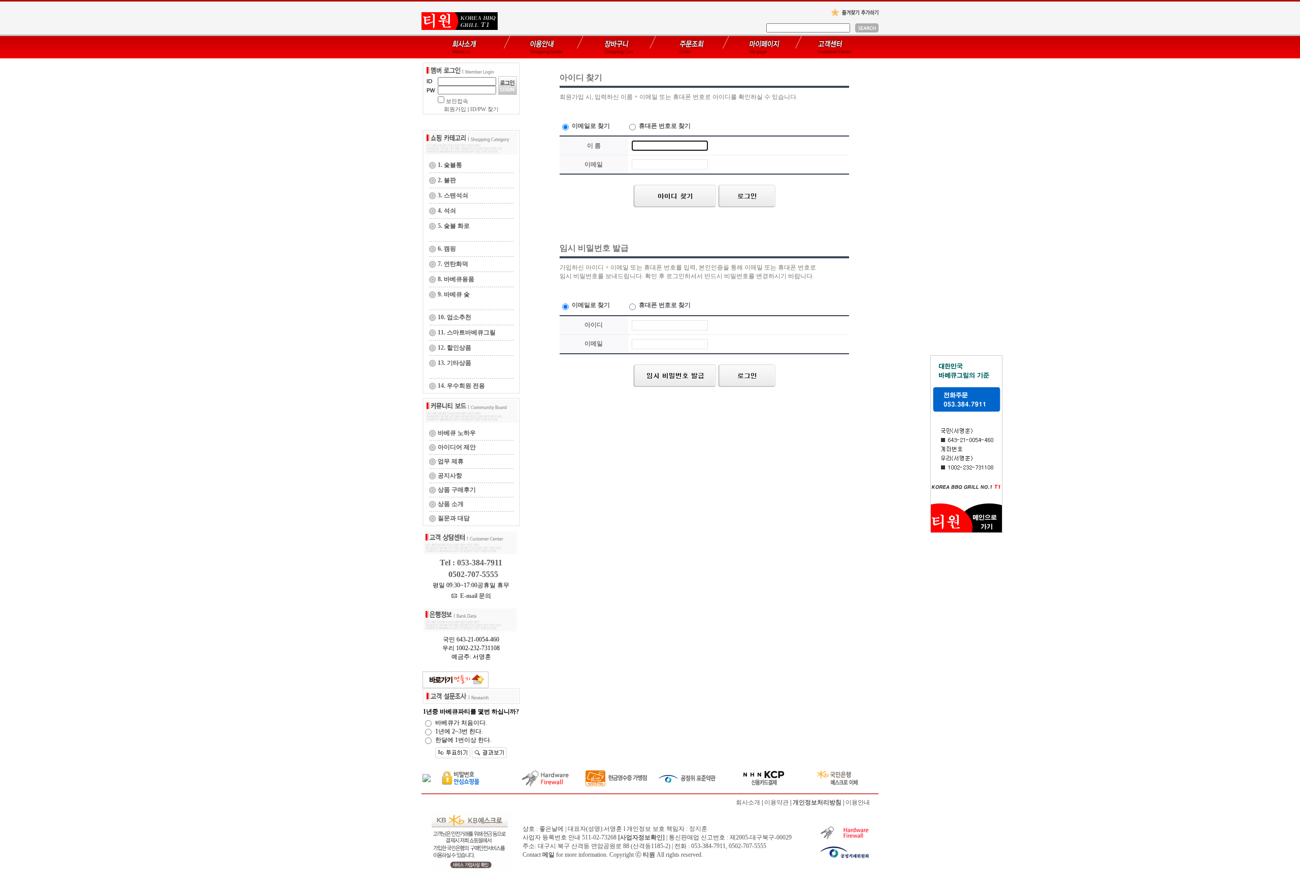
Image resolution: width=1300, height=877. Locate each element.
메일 (548, 854)
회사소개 (748, 802)
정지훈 (698, 828)
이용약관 (776, 802)
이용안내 (858, 802)
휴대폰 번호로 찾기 (664, 125)
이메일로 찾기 (590, 125)
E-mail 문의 (474, 595)
